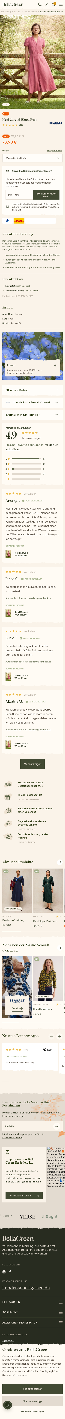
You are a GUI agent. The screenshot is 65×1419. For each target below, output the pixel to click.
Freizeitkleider (30, 11)
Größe (5, 150)
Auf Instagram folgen (20, 1195)
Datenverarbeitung (12, 1137)
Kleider (17, 11)
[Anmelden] (46, 4)
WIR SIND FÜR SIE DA (27, 842)
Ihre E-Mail (10, 1126)
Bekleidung (5, 11)
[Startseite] (13, 4)
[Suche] (40, 4)
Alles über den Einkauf (29, 799)
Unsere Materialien (27, 829)
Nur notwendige (32, 1401)
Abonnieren (56, 1126)
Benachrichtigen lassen (46, 195)
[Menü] (59, 4)
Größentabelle (54, 150)
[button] (59, 1036)
